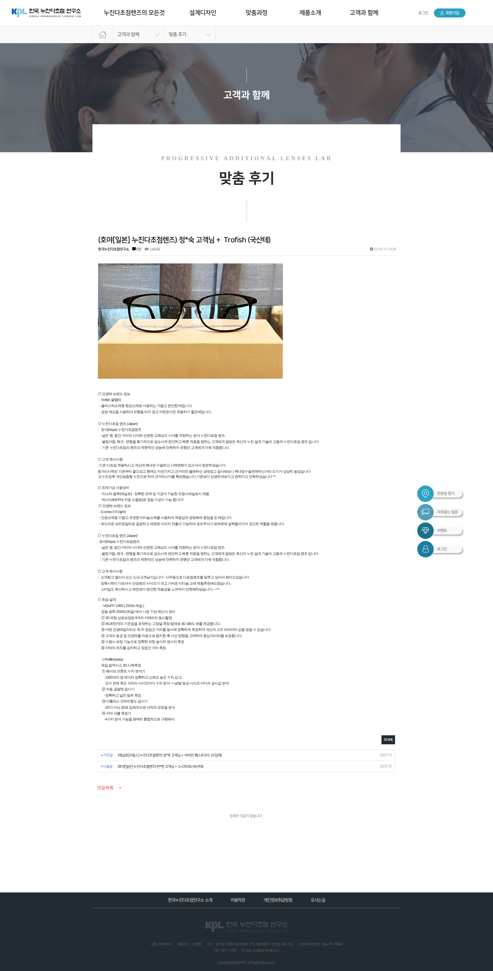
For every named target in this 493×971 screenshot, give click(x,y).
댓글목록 (105, 787)
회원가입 (452, 13)
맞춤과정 (256, 12)
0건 (138, 249)
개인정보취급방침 (277, 900)
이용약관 (238, 900)
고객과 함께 (364, 12)
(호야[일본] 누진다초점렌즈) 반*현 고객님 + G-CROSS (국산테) (160, 766)
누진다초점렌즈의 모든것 (134, 12)
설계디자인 (202, 12)
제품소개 (310, 12)
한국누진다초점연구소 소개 (190, 900)
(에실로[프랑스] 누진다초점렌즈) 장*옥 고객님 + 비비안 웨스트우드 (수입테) (170, 755)
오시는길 (318, 900)
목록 (390, 739)
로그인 (423, 13)
